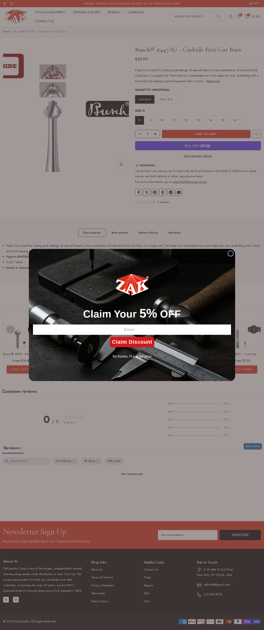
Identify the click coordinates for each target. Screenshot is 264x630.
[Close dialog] (230, 253)
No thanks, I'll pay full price (132, 356)
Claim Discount (132, 342)
